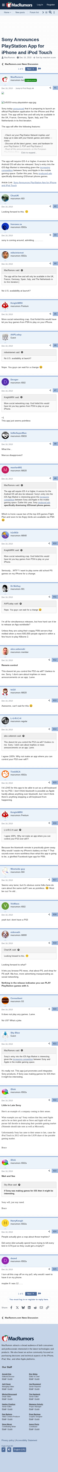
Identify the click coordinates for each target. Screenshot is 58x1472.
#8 (55, 444)
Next (29, 69)
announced (18, 108)
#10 (54, 543)
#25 (54, 1269)
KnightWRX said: (11, 397)
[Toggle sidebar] (54, 12)
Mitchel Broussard (9, 1394)
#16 (54, 823)
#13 (54, 700)
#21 (54, 1044)
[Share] (50, 88)
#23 (54, 1171)
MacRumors (9, 57)
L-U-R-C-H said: (11, 830)
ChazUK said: (10, 950)
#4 (55, 263)
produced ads (45, 173)
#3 (55, 235)
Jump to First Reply (23, 88)
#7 (55, 390)
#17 (54, 880)
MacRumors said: (12, 270)
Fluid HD (9, 1446)
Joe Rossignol (35, 1384)
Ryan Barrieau (35, 1414)
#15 (54, 782)
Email (4, 1379)
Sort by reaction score (46, 57)
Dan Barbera (7, 1414)
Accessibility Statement (26, 1440)
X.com (10, 1379)
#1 (55, 88)
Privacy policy (8, 1440)
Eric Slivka (33, 1374)
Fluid (3, 1446)
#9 (55, 478)
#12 (54, 660)
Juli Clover (6, 1384)
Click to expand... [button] (29, 153)
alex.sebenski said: (12, 736)
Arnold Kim (6, 1374)
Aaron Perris (34, 1424)
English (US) (19, 1449)
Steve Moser (7, 1424)
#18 (54, 914)
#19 (54, 943)
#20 (54, 1009)
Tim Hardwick (34, 1394)
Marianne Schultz (36, 1404)
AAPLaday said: (11, 604)
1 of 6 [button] (20, 69)
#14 (54, 729)
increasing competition (23, 1059)
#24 (54, 1231)
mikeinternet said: (12, 352)
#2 (55, 206)
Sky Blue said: (10, 1185)
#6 (55, 345)
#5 (55, 314)
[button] (3, 5)
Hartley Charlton (8, 1404)
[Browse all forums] (46, 12)
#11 (54, 597)
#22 (54, 1100)
